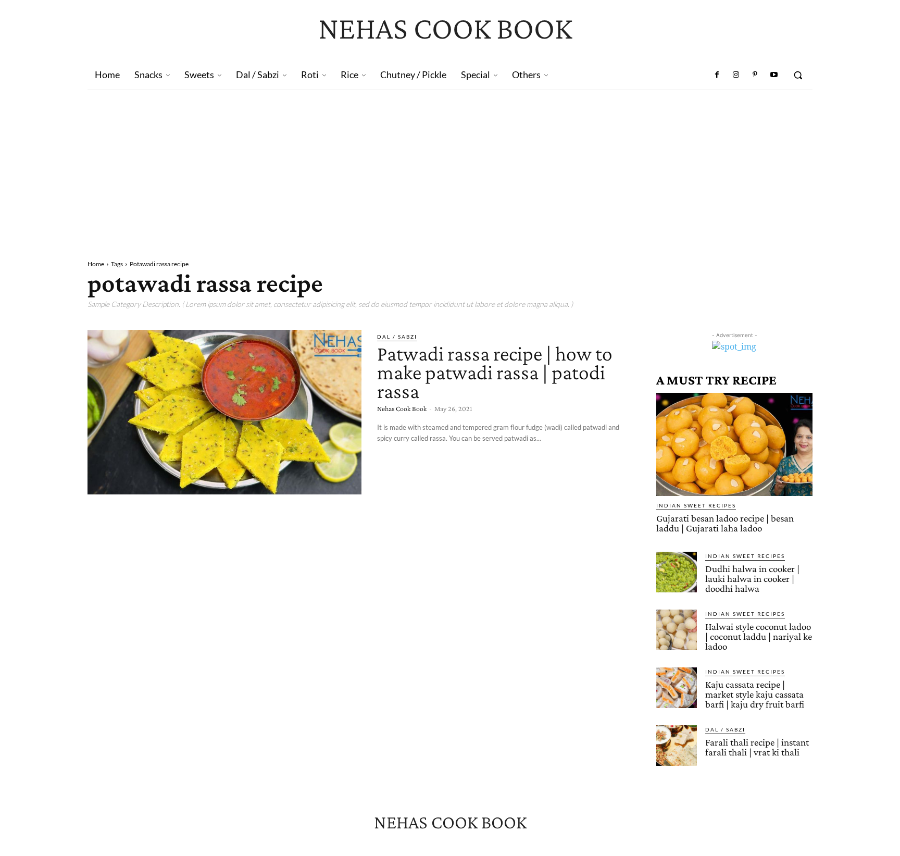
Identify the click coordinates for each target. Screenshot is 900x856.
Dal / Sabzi (397, 336)
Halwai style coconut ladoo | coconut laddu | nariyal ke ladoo (758, 636)
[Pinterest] (754, 75)
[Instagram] (736, 75)
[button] (798, 75)
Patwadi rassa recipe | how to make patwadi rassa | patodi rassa (494, 372)
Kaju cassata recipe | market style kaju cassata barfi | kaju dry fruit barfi (754, 694)
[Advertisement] (450, 168)
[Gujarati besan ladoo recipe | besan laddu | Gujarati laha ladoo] (734, 444)
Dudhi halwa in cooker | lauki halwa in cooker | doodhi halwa (752, 578)
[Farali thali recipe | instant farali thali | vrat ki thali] (676, 745)
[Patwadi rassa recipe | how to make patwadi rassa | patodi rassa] (224, 412)
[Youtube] (774, 75)
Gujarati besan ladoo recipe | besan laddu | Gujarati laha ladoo (725, 523)
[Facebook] (717, 75)
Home (96, 264)
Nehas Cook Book (402, 408)
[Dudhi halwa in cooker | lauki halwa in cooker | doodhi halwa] (676, 572)
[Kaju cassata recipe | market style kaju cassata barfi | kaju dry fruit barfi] (676, 687)
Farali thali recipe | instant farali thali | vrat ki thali (757, 747)
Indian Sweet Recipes (696, 505)
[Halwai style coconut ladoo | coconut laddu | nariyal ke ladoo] (676, 630)
